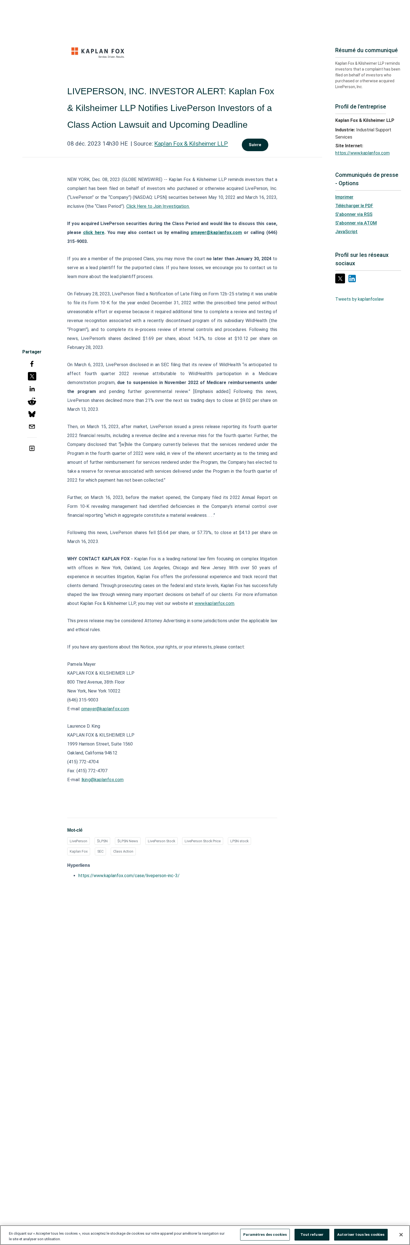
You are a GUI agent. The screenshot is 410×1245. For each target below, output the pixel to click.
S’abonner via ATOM (356, 223)
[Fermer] (401, 1235)
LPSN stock (239, 841)
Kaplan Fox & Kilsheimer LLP (191, 143)
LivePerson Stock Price (203, 841)
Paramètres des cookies (265, 1234)
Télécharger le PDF (354, 205)
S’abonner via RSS (353, 214)
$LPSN (102, 841)
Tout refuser (312, 1234)
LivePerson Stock (161, 841)
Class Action (123, 851)
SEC (100, 851)
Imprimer (344, 197)
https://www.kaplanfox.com (362, 153)
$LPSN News (127, 841)
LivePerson (78, 841)
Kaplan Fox (79, 851)
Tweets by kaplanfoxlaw (359, 299)
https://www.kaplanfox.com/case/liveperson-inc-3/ (129, 875)
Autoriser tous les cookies (360, 1234)
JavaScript (346, 231)
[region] (205, 1235)
